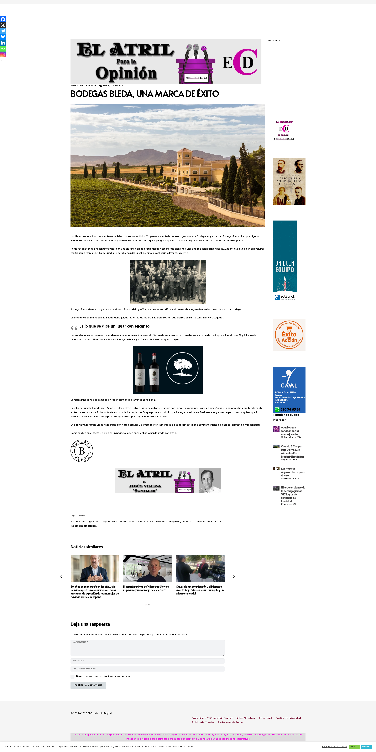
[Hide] (1, 60)
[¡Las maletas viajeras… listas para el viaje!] (276, 468)
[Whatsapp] (3, 49)
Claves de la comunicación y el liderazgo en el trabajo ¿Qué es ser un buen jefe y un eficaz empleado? (200, 590)
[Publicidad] (289, 390)
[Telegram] (3, 31)
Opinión (81, 515)
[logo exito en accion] (289, 335)
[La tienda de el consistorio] (289, 131)
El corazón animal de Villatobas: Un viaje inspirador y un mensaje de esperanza (146, 588)
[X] (3, 25)
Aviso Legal (265, 718)
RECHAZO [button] (366, 747)
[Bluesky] (3, 37)
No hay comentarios (113, 86)
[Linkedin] (3, 43)
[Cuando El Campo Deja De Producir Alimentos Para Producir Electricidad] (276, 446)
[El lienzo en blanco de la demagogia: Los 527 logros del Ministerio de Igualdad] (276, 488)
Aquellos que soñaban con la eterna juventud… (291, 430)
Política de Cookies (203, 722)
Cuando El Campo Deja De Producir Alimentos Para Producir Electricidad (292, 451)
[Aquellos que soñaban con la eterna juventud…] (276, 429)
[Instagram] (3, 54)
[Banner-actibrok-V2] (289, 262)
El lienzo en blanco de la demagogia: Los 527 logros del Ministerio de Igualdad (293, 494)
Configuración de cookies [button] (334, 747)
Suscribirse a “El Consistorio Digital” (212, 718)
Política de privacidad (288, 718)
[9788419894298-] (289, 181)
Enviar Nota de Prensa (230, 722)
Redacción (274, 41)
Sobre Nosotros (245, 718)
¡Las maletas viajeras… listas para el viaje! (292, 472)
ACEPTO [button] (354, 747)
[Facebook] (3, 19)
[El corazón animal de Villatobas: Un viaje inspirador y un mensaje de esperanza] (147, 568)
